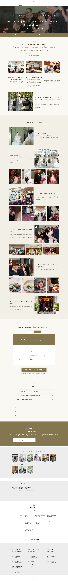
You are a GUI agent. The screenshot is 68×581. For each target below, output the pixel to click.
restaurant (31, 539)
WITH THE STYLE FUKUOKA (18, 562)
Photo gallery (27, 521)
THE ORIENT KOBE (17, 561)
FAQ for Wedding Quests (28, 530)
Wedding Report (29, 517)
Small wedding (27, 522)
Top (25, 516)
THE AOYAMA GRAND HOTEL (18, 551)
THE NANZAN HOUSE (32, 551)
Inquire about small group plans (45, 439)
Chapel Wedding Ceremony (28, 523)
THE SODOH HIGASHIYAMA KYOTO (34, 557)
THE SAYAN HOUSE (53, 556)
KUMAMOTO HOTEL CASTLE (18, 566)
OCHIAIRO (16, 557)
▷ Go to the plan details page (41, 373)
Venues (26, 524)
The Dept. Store (30, 566)
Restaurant (21, 515)
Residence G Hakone (17, 556)
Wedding (26, 515)
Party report (37, 523)
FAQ (47, 517)
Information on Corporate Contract (51, 515)
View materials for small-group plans (28, 373)
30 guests (37, 331)
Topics (12, 515)
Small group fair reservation (33, 369)
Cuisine (37, 522)
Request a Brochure (27, 531)
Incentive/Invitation (38, 517)
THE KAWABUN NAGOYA (33, 556)
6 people (30, 331)
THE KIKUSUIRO (32, 561)
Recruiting (48, 523)
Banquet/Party (38, 516)
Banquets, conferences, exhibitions (40, 515)
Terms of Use (36, 577)
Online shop (48, 521)
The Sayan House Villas (17, 572)
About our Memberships (50, 516)
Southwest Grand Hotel (17, 567)
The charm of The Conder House (29, 529)
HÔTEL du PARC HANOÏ (18, 571)
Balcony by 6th (52, 551)
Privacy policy (32, 577)
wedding (36, 539)
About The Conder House (15, 517)
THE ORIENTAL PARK (53, 562)
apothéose (52, 552)
